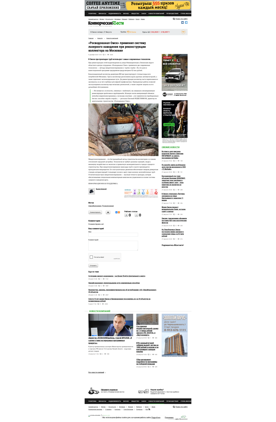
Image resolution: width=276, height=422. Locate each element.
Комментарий (93, 240)
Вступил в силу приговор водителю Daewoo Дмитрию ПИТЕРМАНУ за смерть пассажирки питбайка (172, 154)
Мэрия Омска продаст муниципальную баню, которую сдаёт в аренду (174, 209)
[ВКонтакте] (116, 212)
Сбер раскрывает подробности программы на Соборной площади (146, 361)
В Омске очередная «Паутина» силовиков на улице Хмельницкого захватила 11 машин (173, 197)
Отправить (93, 265)
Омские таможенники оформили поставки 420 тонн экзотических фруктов (174, 220)
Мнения (124, 19)
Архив (143, 19)
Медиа (102, 19)
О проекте (108, 409)
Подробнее (155, 417)
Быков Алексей (101, 189)
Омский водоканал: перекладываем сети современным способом (114, 283)
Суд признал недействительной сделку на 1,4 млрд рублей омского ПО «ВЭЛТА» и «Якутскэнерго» (147, 330)
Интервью (118, 19)
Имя (89, 232)
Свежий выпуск (93, 19)
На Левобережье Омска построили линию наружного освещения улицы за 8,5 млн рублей (173, 233)
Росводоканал (108, 206)
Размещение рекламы (95, 409)
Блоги (137, 19)
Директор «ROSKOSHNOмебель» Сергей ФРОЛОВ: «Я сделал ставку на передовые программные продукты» (110, 340)
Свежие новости (171, 147)
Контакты (117, 409)
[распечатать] (108, 214)
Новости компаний (99, 311)
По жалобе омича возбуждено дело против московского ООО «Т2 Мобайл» (174, 167)
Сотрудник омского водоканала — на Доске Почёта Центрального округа (116, 276)
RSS (147, 409)
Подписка (139, 409)
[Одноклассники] (119, 212)
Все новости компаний (96, 372)
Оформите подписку (109, 390)
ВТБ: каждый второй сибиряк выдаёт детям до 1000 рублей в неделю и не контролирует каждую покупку (147, 347)
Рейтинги (131, 19)
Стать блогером (128, 409)
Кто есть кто (109, 19)
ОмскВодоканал (94, 206)
